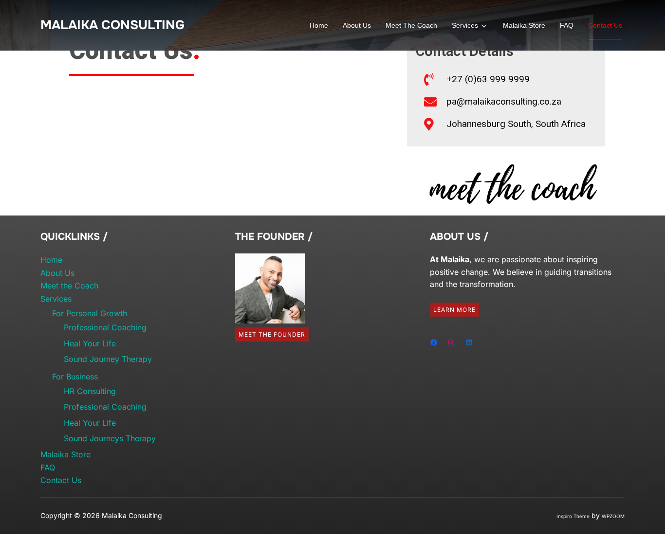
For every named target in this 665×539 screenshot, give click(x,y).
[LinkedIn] (469, 342)
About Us (357, 25)
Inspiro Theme (573, 516)
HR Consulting (90, 391)
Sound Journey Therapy (108, 359)
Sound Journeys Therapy (110, 438)
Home (319, 25)
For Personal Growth (89, 313)
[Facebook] (434, 342)
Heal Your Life (90, 343)
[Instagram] (451, 342)
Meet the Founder (272, 334)
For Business (75, 376)
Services (465, 25)
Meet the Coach (411, 25)
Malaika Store (524, 25)
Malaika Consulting (112, 25)
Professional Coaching (105, 327)
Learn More (454, 309)
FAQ (566, 25)
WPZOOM (613, 516)
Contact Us (605, 25)
